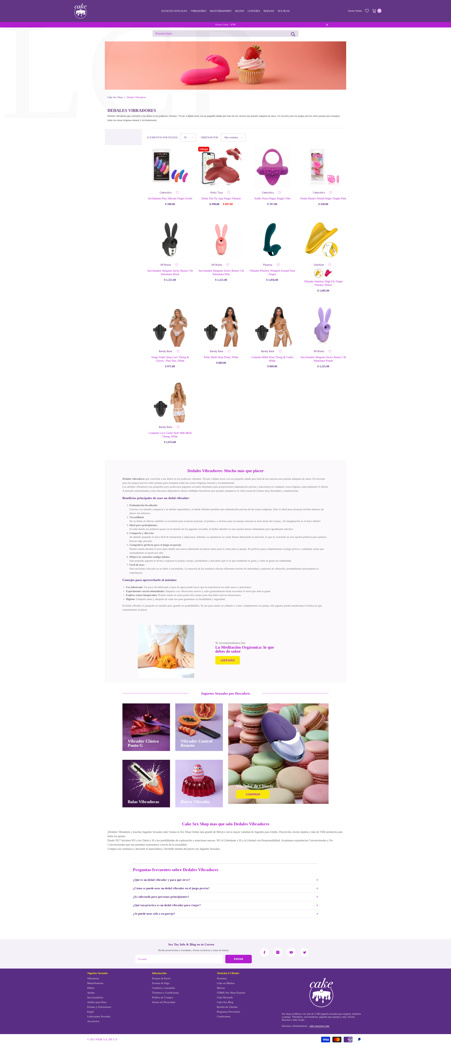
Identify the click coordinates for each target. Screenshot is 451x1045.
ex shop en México (292, 1014)
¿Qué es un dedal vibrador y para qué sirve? (161, 879)
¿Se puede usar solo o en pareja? (154, 913)
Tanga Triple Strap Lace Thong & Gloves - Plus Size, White (170, 359)
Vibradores (297, 1017)
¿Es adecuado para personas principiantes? (161, 896)
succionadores (311, 1017)
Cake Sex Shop (115, 97)
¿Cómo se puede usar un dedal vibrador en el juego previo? (171, 888)
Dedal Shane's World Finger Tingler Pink (323, 198)
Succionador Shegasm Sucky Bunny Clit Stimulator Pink (221, 272)
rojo (328, 273)
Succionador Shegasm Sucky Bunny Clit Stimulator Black (170, 272)
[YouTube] (291, 952)
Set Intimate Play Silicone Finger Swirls (170, 198)
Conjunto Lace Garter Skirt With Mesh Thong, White (170, 434)
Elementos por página (162, 137)
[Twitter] (304, 952)
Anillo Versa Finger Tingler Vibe (272, 198)
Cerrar (327, 24)
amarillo (318, 273)
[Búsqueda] (293, 33)
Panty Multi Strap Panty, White (221, 357)
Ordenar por (209, 137)
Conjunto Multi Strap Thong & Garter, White (272, 359)
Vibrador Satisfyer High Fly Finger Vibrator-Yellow (323, 283)
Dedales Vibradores (136, 97)
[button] (188, 137)
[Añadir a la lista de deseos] (177, 192)
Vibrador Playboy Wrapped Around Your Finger (272, 272)
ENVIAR (238, 958)
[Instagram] (277, 952)
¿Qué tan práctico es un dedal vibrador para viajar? (167, 905)
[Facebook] (264, 952)
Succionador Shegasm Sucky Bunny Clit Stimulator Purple (323, 359)
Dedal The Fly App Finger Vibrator (221, 198)
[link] (166, 651)
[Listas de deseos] (367, 11)
